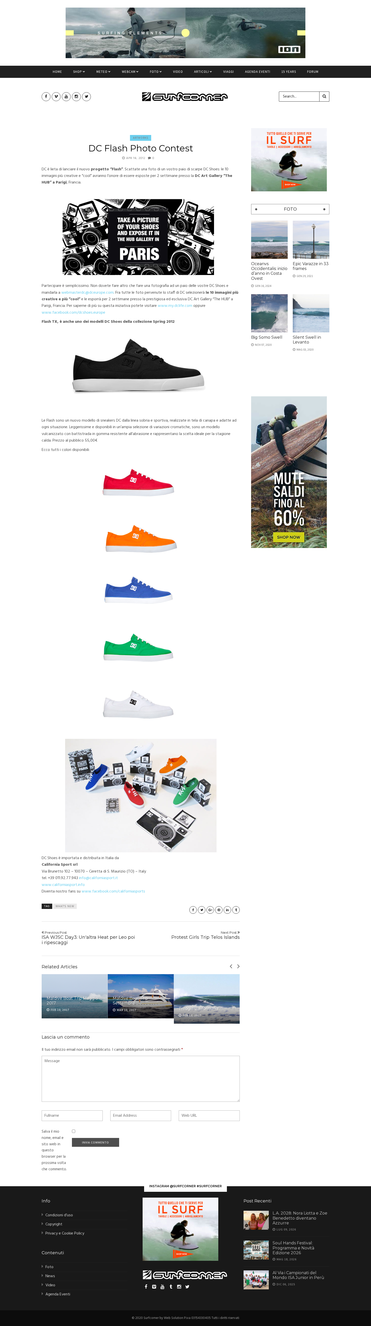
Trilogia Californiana (198, 1008)
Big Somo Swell (266, 337)
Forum (313, 72)
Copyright (53, 1224)
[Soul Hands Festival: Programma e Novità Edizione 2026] (256, 1250)
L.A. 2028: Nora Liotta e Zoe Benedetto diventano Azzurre (300, 1218)
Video (178, 72)
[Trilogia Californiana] (207, 999)
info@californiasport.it (98, 878)
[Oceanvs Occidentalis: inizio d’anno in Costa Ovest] (269, 240)
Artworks (140, 138)
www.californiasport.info (63, 885)
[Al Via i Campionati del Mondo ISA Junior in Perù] (256, 1279)
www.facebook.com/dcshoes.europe (73, 312)
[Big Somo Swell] (269, 313)
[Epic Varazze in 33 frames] (311, 240)
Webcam (129, 72)
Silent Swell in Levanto (307, 340)
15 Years (288, 72)
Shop (77, 72)
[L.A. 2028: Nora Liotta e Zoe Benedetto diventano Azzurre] (256, 1220)
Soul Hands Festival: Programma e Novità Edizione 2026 (293, 1248)
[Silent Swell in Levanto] (311, 313)
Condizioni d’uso (59, 1215)
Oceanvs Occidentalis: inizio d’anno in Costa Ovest (269, 271)
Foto (154, 72)
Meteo (102, 72)
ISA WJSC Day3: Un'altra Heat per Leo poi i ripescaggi (88, 937)
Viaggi (228, 72)
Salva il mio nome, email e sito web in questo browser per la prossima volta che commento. (54, 1150)
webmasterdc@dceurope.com (87, 292)
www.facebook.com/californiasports (113, 891)
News (50, 1276)
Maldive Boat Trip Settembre (130, 1000)
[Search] (324, 97)
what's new (65, 906)
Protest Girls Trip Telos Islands (205, 935)
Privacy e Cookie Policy (64, 1233)
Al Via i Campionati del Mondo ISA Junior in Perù (298, 1275)
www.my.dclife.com (175, 306)
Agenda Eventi (257, 72)
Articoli (201, 72)
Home (57, 72)
